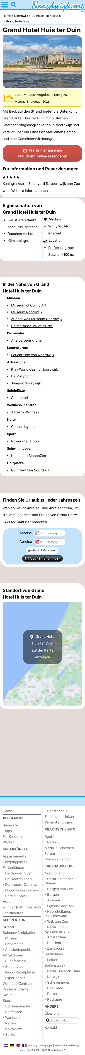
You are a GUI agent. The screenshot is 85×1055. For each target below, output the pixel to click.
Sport (7, 1000)
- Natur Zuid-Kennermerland (57, 929)
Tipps (7, 831)
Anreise (26, 533)
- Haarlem (53, 943)
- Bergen (52, 894)
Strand (8, 927)
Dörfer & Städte (16, 989)
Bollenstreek (55, 965)
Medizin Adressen (59, 848)
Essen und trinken (59, 816)
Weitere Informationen (29, 190)
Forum (50, 853)
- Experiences (14, 978)
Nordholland (55, 873)
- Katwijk (52, 977)
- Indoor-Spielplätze (19, 972)
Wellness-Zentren (17, 983)
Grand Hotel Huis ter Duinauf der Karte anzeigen (43, 646)
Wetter (8, 842)
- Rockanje (53, 999)
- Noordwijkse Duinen (20, 890)
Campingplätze (15, 862)
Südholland (54, 954)
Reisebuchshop (57, 859)
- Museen (10, 938)
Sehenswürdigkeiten (19, 932)
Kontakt (51, 1027)
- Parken (52, 842)
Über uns (52, 1013)
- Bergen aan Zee (59, 889)
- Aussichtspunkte (17, 949)
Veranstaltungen (58, 822)
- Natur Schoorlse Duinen (59, 881)
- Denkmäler (13, 944)
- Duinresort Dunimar (20, 884)
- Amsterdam (55, 937)
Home (7, 811)
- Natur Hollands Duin (62, 971)
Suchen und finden (45, 558)
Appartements (14, 856)
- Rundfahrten (14, 961)
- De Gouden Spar (17, 873)
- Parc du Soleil (15, 896)
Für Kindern (12, 836)
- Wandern (11, 1017)
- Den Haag (54, 988)
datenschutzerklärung (67, 1045)
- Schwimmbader (16, 1006)
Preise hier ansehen (42, 153)
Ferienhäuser (13, 867)
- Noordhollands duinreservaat (58, 913)
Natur (7, 995)
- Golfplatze (12, 1029)
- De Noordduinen (17, 879)
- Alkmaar (53, 900)
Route (49, 836)
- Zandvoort (54, 948)
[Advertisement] (42, 269)
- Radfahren (12, 1012)
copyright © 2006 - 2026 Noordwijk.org (41, 1050)
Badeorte (10, 825)
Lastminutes (13, 913)
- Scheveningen (57, 982)
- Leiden (51, 960)
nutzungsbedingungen (41, 1045)
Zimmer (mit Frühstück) (22, 907)
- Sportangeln (56, 811)
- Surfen (9, 1034)
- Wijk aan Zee (56, 921)
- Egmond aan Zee (59, 906)
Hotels (8, 901)
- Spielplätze (13, 966)
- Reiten (9, 1023)
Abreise (26, 541)
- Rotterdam (55, 994)
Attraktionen (13, 955)
